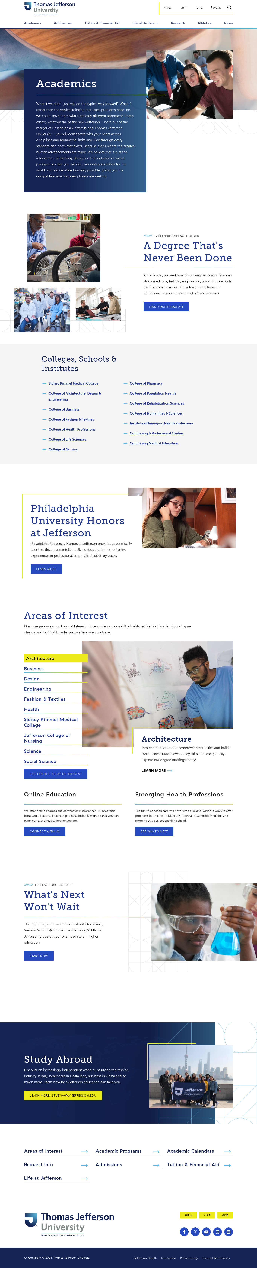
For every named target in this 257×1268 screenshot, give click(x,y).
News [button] (228, 23)
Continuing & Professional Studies (156, 433)
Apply (167, 7)
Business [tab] (34, 668)
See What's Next (154, 831)
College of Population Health (153, 393)
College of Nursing (63, 449)
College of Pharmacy (146, 383)
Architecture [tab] (40, 658)
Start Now (39, 956)
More (217, 7)
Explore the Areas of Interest (56, 774)
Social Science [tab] (40, 761)
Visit (184, 7)
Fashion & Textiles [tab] (45, 699)
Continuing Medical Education (154, 443)
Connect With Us (45, 831)
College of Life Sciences (67, 439)
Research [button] (178, 23)
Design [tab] (32, 678)
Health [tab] (31, 709)
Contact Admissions (216, 1258)
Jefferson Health (145, 1258)
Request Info (38, 1164)
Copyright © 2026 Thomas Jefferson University (59, 1257)
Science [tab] (32, 751)
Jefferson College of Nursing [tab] (47, 738)
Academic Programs (119, 1151)
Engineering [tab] (38, 689)
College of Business (64, 409)
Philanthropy (189, 1258)
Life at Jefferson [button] (145, 23)
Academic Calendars (190, 1151)
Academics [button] (32, 23)
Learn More (46, 569)
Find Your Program (166, 307)
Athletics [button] (204, 23)
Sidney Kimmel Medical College (73, 383)
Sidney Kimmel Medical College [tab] (51, 722)
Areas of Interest (43, 1151)
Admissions (109, 1164)
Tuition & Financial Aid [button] (102, 23)
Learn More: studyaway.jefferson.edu (63, 1095)
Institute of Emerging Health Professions (162, 423)
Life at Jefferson (43, 1178)
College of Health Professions (72, 429)
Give (200, 7)
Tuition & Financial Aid (193, 1164)
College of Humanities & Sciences (156, 413)
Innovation (168, 1258)
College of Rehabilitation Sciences (157, 403)
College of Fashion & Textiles (71, 419)
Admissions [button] (63, 23)
